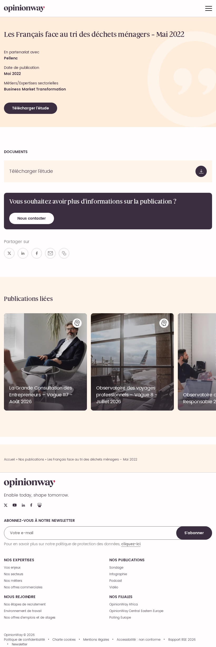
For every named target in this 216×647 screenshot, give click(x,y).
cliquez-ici (130, 544)
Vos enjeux (12, 568)
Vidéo (113, 587)
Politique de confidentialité (24, 640)
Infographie (118, 574)
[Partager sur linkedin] (23, 253)
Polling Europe (120, 618)
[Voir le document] (108, 171)
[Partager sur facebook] (36, 253)
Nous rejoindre (20, 597)
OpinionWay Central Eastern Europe (136, 611)
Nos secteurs (13, 574)
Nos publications (31, 459)
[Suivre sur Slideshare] (39, 505)
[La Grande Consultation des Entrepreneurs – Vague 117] (45, 362)
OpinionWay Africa (123, 604)
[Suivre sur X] (5, 505)
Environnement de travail (23, 611)
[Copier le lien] (64, 253)
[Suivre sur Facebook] (31, 505)
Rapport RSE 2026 (182, 640)
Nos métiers (13, 581)
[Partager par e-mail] (50, 253)
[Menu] (208, 8)
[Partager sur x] (9, 253)
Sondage (116, 568)
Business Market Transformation (35, 89)
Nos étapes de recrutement (25, 604)
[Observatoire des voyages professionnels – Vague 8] (132, 362)
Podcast (115, 581)
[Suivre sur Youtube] (15, 505)
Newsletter (20, 644)
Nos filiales (120, 597)
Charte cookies (63, 640)
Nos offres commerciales (23, 587)
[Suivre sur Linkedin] (23, 505)
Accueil (9, 459)
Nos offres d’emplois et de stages (29, 618)
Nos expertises (19, 560)
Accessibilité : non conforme (138, 640)
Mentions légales (96, 640)
